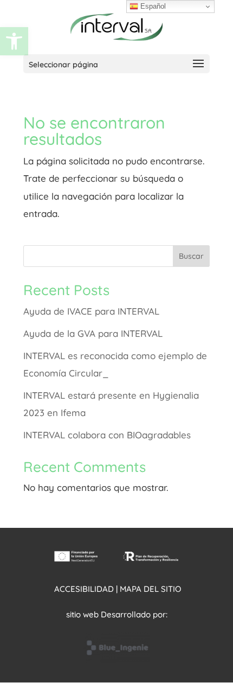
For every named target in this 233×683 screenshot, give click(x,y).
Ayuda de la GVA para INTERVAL (93, 333)
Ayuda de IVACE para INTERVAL (91, 311)
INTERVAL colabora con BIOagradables (107, 435)
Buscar (191, 256)
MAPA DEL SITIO (150, 589)
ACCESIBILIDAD (84, 589)
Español (152, 6)
